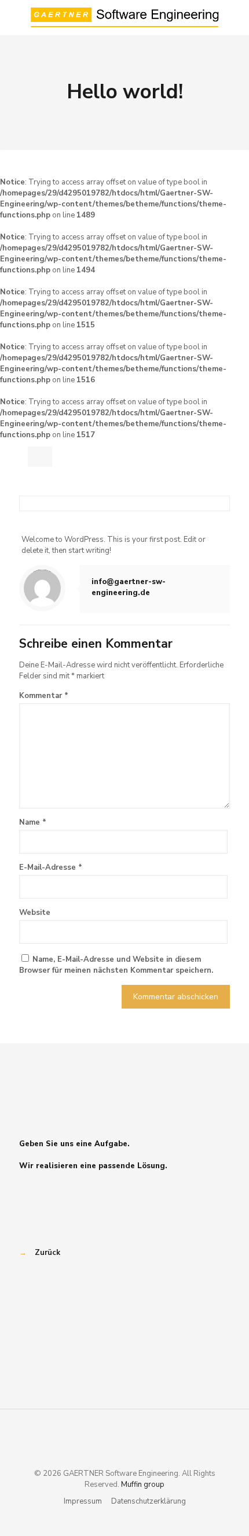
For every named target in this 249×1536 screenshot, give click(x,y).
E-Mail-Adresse (50, 867)
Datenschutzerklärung (148, 1501)
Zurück (47, 1252)
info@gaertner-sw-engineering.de (128, 587)
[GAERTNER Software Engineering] (124, 17)
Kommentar (43, 696)
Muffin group (142, 1484)
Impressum (83, 1501)
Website (34, 912)
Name (32, 822)
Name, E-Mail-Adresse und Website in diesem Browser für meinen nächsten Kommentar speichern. (116, 965)
